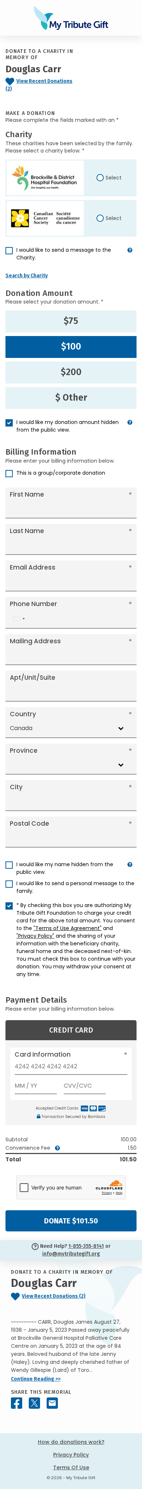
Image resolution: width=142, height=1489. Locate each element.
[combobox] (18, 619)
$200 (71, 372)
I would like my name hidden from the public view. (64, 868)
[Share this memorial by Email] (52, 1403)
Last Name (27, 530)
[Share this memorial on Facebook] (16, 1403)
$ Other (71, 397)
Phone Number (33, 603)
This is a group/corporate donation (60, 473)
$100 (71, 346)
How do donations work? (71, 1442)
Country (23, 714)
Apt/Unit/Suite (32, 677)
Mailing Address (35, 641)
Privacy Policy (71, 1454)
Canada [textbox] (21, 728)
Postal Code (29, 823)
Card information (43, 1054)
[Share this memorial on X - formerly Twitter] (34, 1403)
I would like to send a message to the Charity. (63, 253)
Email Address (32, 567)
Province (24, 750)
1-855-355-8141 (86, 1246)
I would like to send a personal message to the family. (75, 887)
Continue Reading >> (35, 1379)
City (16, 787)
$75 (71, 321)
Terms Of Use (71, 1467)
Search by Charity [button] (26, 276)
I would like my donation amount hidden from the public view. (67, 425)
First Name (27, 494)
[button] (130, 256)
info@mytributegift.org (71, 1254)
